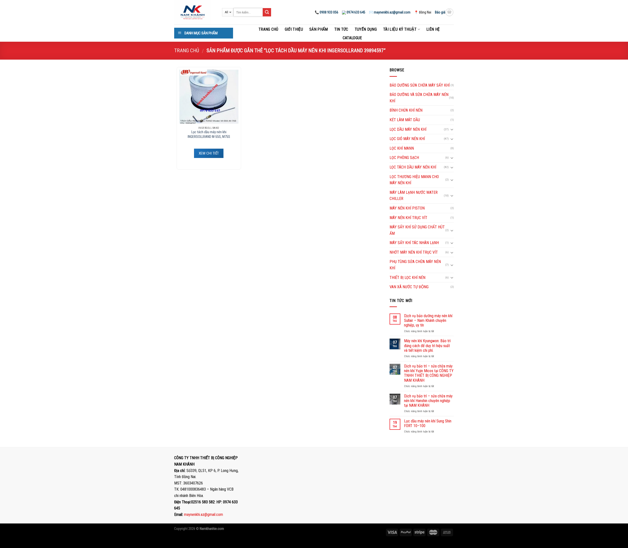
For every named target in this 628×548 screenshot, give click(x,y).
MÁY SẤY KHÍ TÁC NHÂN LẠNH (414, 242)
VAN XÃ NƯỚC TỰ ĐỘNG (409, 287)
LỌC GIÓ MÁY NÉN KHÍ (407, 138)
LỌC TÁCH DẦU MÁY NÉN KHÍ (413, 167)
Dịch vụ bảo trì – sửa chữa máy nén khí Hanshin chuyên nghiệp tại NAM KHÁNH (428, 401)
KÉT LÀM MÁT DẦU (405, 119)
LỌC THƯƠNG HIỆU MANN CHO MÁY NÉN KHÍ (414, 179)
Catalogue (352, 38)
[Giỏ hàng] (449, 12)
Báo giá (440, 12)
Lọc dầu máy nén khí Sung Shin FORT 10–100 (427, 423)
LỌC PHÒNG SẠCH (404, 157)
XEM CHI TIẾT (209, 153)
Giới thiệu (294, 29)
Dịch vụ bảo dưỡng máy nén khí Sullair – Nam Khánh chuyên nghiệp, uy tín (428, 320)
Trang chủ (268, 29)
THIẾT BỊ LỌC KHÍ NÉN (407, 277)
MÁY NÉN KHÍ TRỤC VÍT (408, 217)
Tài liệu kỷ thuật (400, 29)
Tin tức (341, 29)
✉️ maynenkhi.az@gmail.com (389, 12)
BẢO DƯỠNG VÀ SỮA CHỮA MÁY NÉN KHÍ (419, 97)
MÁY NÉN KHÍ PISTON (407, 208)
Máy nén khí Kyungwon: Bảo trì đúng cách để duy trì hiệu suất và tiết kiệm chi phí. (427, 345)
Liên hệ (433, 29)
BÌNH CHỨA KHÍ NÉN (406, 110)
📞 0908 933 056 (326, 12)
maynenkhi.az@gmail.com (203, 514)
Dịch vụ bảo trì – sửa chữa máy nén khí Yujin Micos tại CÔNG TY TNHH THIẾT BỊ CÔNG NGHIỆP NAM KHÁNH (429, 373)
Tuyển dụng (366, 29)
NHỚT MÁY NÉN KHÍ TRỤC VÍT (414, 252)
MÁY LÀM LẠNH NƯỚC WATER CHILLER (414, 195)
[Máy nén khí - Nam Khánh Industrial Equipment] (194, 12)
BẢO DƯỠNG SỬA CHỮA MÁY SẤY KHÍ (420, 85)
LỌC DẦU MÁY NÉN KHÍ (408, 129)
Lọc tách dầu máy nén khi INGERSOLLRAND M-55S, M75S (209, 134)
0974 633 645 (355, 12)
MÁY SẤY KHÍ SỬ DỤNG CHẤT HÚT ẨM (417, 230)
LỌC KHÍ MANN (402, 148)
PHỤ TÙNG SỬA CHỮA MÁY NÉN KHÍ (415, 264)
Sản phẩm (318, 29)
